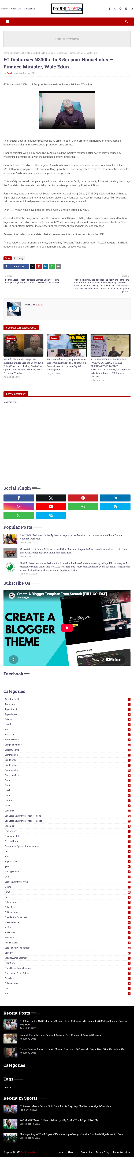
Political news (67, 912)
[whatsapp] (83, 506)
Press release (67, 922)
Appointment (67, 709)
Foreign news (67, 841)
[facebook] (109, 9)
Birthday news (67, 739)
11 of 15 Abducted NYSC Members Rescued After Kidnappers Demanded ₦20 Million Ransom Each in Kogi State (73, 1022)
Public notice (67, 932)
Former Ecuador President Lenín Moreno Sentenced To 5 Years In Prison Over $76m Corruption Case (73, 1049)
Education (67, 826)
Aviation (67, 719)
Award (67, 724)
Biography (67, 734)
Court (67, 785)
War (67, 993)
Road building (67, 943)
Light (67, 877)
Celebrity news (67, 750)
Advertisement (67, 699)
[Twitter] (32, 266)
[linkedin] (115, 497)
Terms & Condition (122, 1152)
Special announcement (67, 958)
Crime (67, 795)
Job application (67, 871)
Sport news (67, 963)
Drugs (67, 805)
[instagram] (120, 9)
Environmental (67, 836)
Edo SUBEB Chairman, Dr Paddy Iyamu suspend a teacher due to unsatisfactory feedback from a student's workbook (71, 537)
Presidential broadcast (67, 917)
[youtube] (51, 506)
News (67, 892)
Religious (67, 937)
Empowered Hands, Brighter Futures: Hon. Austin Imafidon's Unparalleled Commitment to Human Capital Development (66, 364)
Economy (15, 53)
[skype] (131, 9)
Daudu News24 (28, 1152)
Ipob (67, 866)
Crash (67, 790)
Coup (67, 780)
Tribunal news (67, 983)
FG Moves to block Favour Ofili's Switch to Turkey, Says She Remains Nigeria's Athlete (65, 1106)
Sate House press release (67, 948)
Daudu (10, 73)
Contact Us (86, 1152)
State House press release (67, 968)
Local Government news (67, 882)
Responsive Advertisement (67, 38)
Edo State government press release (67, 816)
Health (67, 851)
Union (67, 988)
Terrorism (67, 978)
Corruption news (67, 775)
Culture (67, 800)
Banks (67, 729)
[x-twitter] (115, 9)
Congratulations (67, 770)
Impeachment (67, 861)
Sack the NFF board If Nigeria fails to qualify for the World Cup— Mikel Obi (59, 1120)
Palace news (67, 902)
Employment (67, 831)
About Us (72, 1152)
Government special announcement (67, 846)
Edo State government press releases (67, 821)
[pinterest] (126, 9)
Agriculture (67, 704)
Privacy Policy (102, 1152)
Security (67, 953)
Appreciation (67, 714)
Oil (67, 897)
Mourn (67, 887)
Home (6, 53)
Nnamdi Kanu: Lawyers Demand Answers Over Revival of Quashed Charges (60, 1035)
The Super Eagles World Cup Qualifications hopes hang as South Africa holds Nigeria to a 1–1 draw (71, 1134)
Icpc (67, 856)
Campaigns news (67, 745)
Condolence (67, 760)
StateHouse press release (67, 973)
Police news (67, 907)
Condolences (67, 765)
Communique (67, 755)
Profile (67, 927)
